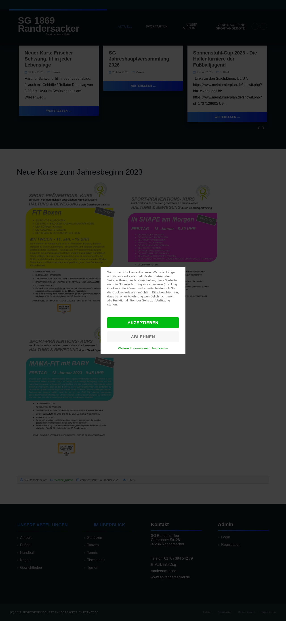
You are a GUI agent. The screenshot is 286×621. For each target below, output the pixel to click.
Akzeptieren (143, 322)
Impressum (160, 348)
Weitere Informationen (133, 348)
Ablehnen (143, 337)
